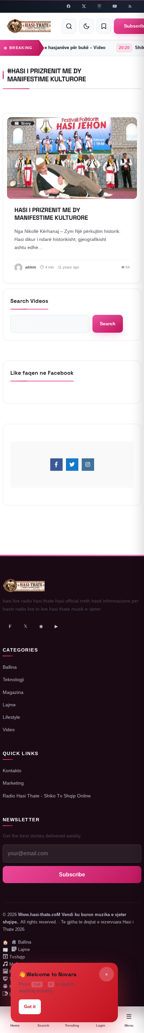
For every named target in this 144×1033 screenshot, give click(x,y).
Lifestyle (11, 717)
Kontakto (12, 770)
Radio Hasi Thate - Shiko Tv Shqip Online (47, 795)
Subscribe (72, 874)
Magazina (13, 692)
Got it (29, 1006)
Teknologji (13, 679)
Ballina (10, 667)
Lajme (9, 704)
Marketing (13, 783)
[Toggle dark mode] (86, 26)
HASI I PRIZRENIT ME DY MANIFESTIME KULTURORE (51, 214)
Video (9, 729)
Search (108, 323)
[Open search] (69, 26)
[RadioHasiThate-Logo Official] (29, 26)
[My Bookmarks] (103, 26)
